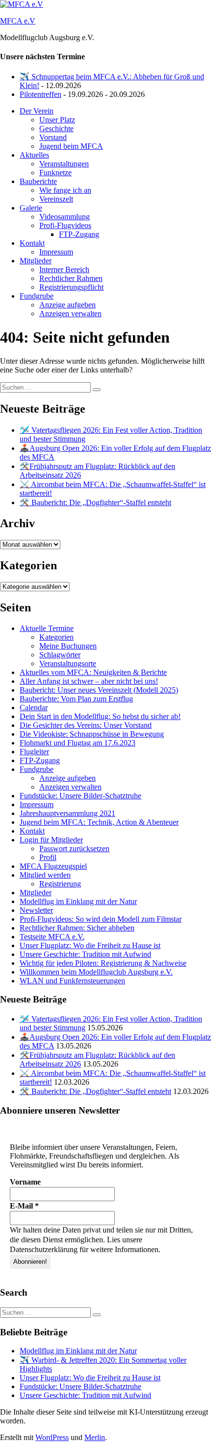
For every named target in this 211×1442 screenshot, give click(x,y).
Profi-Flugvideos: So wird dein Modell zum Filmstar (101, 919)
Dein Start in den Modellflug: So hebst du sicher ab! (100, 716)
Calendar (34, 707)
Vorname (25, 1182)
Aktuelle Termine (47, 628)
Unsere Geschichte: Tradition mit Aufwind (85, 954)
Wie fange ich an (65, 190)
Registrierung (60, 884)
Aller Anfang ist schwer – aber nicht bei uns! (89, 681)
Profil (47, 857)
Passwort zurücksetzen (74, 848)
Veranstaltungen (64, 164)
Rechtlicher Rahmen (71, 278)
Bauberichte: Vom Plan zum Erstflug (76, 699)
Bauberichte (38, 181)
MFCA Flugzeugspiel (53, 866)
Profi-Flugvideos (65, 225)
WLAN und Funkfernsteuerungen (72, 981)
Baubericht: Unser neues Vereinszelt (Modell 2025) (99, 690)
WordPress (52, 1437)
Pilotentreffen (40, 94)
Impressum (56, 252)
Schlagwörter (59, 655)
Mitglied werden (45, 875)
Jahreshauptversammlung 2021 (67, 813)
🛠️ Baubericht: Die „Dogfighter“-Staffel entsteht (95, 502)
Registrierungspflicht (71, 287)
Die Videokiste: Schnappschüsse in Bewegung (92, 734)
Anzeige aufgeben (67, 305)
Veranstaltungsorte (67, 663)
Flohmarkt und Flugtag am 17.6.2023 (77, 743)
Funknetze (55, 172)
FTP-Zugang (79, 234)
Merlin (94, 1437)
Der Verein (36, 111)
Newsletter (36, 910)
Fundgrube (36, 296)
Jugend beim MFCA (71, 146)
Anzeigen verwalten (70, 313)
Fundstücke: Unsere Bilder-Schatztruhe (80, 795)
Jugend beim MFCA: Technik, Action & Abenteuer (99, 822)
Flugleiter (34, 751)
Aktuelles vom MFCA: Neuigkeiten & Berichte (93, 672)
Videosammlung (64, 216)
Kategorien (56, 637)
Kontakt (32, 243)
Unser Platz (57, 120)
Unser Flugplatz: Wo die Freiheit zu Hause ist (90, 945)
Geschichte (56, 128)
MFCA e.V (17, 21)
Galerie (31, 208)
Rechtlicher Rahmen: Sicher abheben (77, 928)
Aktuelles (34, 155)
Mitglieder (36, 260)
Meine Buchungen (68, 646)
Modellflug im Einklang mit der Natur (78, 901)
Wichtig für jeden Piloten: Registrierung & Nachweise (103, 963)
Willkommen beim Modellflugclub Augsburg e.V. (96, 972)
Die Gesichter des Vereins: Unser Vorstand (86, 725)
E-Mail (24, 1206)
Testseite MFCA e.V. (52, 936)
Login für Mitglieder (51, 840)
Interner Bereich (64, 269)
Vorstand (53, 137)
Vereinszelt (56, 199)
